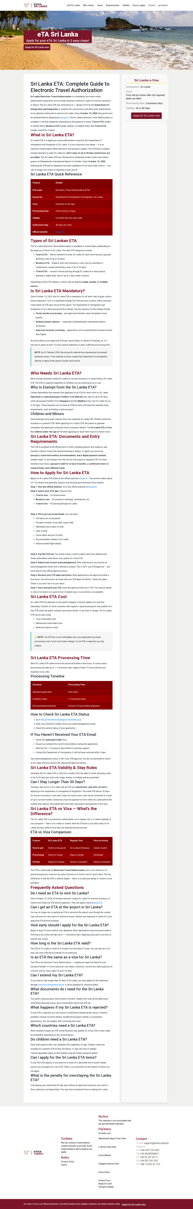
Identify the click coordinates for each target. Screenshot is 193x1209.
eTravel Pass (104, 1180)
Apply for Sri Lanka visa (37, 47)
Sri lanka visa (104, 1133)
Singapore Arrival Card (108, 1163)
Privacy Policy (67, 1161)
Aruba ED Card (105, 1183)
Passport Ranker (106, 1187)
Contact (151, 5)
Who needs (88, 5)
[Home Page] (40, 5)
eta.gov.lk (64, 117)
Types (100, 5)
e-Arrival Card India (107, 1147)
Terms (64, 1165)
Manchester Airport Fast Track (112, 1138)
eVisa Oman (103, 1172)
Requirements (112, 5)
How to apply (139, 5)
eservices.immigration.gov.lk (51, 984)
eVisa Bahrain (104, 1155)
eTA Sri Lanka (73, 5)
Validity (125, 5)
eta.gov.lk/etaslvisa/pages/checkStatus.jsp (61, 719)
